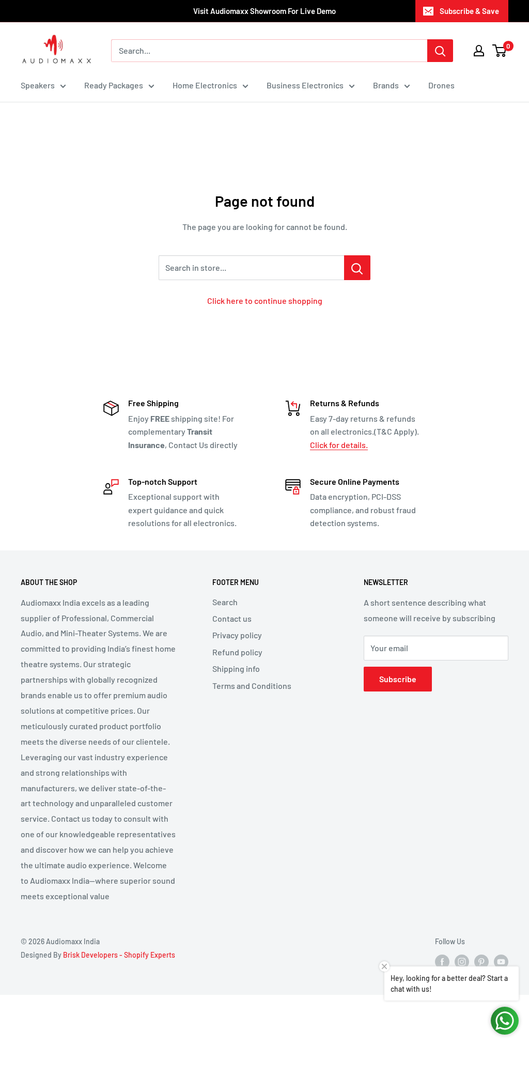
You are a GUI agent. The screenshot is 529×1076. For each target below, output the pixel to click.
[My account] (479, 50)
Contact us (232, 618)
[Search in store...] (357, 267)
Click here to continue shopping (264, 300)
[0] (499, 50)
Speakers (38, 85)
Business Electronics (305, 85)
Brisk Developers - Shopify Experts (119, 954)
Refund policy (237, 652)
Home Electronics (205, 85)
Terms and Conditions (251, 685)
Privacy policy (237, 635)
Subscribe (397, 679)
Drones (441, 85)
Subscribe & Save (469, 11)
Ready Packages (113, 85)
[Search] (440, 50)
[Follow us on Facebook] (442, 961)
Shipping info (236, 668)
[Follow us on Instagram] (462, 961)
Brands (386, 85)
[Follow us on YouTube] (501, 961)
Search (225, 602)
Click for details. (339, 445)
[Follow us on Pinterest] (481, 961)
